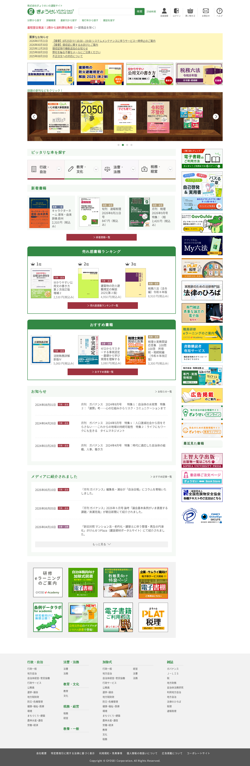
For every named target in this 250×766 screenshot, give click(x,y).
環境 (29, 711)
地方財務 (171, 683)
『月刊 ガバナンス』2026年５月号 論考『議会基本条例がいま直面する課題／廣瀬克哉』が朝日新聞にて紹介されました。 (124, 510)
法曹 (65, 669)
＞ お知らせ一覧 (163, 391)
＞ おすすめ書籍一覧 (102, 372)
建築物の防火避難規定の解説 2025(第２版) (110, 289)
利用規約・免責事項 (110, 753)
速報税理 (171, 711)
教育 (65, 691)
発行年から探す (90, 20)
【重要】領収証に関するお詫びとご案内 (75, 45)
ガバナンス (173, 669)
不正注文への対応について (67, 56)
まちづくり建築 (36, 715)
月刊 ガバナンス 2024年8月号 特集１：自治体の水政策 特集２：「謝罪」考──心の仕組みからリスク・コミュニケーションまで (123, 406)
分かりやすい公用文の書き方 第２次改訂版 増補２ (63, 288)
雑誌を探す (109, 20)
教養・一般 (71, 728)
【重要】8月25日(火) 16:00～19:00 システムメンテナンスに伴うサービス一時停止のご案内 (103, 41)
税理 (169, 706)
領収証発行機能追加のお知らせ (70, 48)
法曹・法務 (71, 662)
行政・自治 (35, 662)
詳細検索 (151, 11)
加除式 (107, 662)
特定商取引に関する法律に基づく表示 (73, 753)
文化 (65, 696)
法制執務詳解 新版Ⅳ (63, 357)
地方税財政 (33, 697)
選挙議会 (32, 692)
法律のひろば (174, 701)
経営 (65, 718)
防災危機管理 (35, 701)
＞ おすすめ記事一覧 (161, 476)
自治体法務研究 (175, 687)
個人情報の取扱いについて (142, 753)
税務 (65, 713)
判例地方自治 (174, 692)
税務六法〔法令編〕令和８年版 (157, 290)
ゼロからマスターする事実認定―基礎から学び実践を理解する (110, 354)
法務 (65, 673)
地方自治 (32, 673)
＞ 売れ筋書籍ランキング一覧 (102, 305)
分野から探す (34, 20)
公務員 (30, 687)
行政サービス (34, 683)
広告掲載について (172, 753)
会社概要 (41, 753)
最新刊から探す (69, 20)
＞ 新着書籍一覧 (101, 237)
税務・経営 (71, 706)
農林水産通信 (35, 720)
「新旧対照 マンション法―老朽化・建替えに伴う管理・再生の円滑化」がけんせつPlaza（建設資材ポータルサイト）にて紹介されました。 (123, 530)
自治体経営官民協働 (38, 678)
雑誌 (170, 662)
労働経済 (32, 725)
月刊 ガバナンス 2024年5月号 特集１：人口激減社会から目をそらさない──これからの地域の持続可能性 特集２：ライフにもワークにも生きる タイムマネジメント (123, 426)
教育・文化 (71, 684)
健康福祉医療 (35, 706)
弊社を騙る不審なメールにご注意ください (76, 52)
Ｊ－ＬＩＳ (173, 673)
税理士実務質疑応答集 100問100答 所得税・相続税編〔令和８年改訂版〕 (157, 350)
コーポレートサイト (198, 753)
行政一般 (32, 669)
